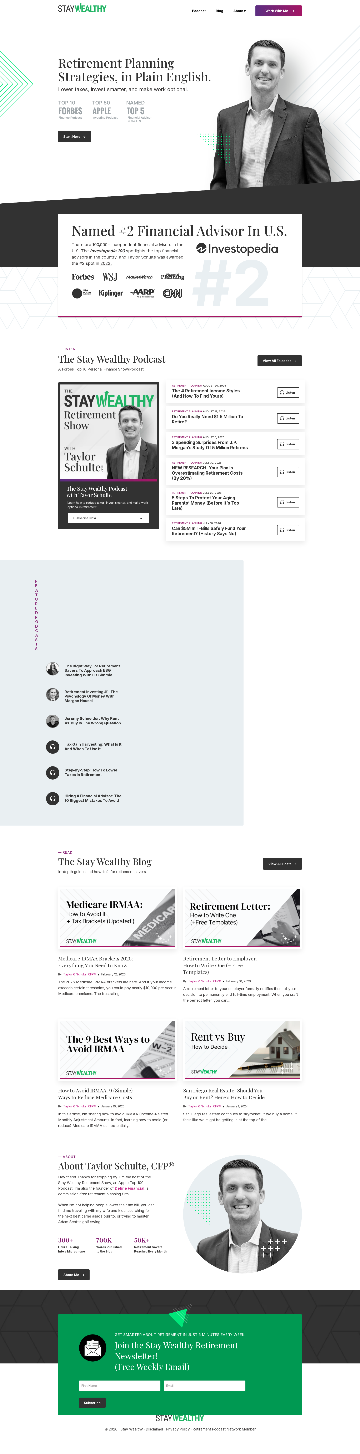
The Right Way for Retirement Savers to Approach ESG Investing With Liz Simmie (92, 670)
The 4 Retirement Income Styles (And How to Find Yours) (206, 393)
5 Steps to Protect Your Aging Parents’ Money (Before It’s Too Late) (205, 503)
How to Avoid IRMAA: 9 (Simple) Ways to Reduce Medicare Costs (95, 1094)
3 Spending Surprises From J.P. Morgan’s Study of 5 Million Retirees (210, 445)
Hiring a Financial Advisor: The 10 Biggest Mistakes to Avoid (93, 798)
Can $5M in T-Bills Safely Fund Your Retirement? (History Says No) (209, 531)
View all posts (279, 864)
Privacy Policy (178, 1429)
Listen (290, 392)
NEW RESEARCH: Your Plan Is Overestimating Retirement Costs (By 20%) (207, 473)
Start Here (71, 136)
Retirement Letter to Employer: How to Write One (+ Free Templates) (220, 965)
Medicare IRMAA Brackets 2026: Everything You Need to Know (95, 962)
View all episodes (277, 361)
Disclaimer (154, 1429)
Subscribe (92, 1403)
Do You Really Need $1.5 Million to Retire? (207, 419)
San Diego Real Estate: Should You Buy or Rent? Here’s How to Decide (224, 1094)
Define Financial (129, 1188)
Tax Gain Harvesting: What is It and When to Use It (93, 746)
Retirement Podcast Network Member (224, 1429)
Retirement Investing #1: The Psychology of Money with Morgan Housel (91, 696)
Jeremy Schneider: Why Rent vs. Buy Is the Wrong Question (93, 720)
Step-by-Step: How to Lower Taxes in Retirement (91, 772)
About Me (71, 1275)
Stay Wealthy (82, 7)
